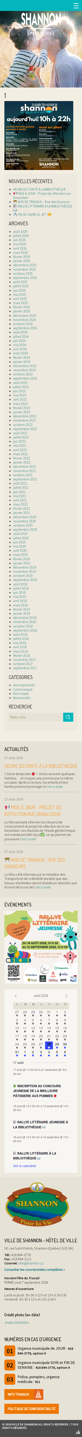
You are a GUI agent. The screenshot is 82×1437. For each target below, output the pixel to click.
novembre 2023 (24, 370)
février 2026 (21, 256)
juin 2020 (19, 542)
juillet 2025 (21, 286)
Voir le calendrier (24, 1166)
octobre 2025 (23, 273)
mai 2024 (19, 345)
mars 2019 (20, 605)
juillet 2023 (21, 387)
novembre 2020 (24, 521)
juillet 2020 (21, 538)
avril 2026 (20, 248)
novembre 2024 (24, 319)
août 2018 (20, 634)
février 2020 (21, 559)
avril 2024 (20, 349)
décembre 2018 (24, 617)
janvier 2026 (21, 261)
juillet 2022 (21, 437)
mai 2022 (19, 445)
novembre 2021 (24, 471)
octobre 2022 (23, 424)
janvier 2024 (21, 361)
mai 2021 (19, 496)
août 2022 (20, 433)
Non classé (20, 693)
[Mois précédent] (15, 996)
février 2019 (21, 609)
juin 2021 (19, 492)
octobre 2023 (23, 374)
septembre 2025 (25, 277)
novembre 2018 (24, 622)
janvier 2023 (21, 412)
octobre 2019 (23, 575)
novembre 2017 (24, 659)
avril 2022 (20, 450)
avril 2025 (20, 298)
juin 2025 (19, 290)
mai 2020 (19, 546)
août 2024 (20, 332)
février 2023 (21, 408)
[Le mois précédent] (66, 996)
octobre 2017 (23, 664)
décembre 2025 (24, 265)
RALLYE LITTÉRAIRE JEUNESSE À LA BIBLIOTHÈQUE (40, 1124)
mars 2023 (20, 403)
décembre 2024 (24, 315)
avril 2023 (20, 399)
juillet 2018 (21, 638)
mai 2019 (19, 596)
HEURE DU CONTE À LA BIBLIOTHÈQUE (39, 189)
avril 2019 (20, 601)
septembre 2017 (25, 668)
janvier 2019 (21, 613)
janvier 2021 (21, 512)
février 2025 (21, 307)
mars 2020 (20, 554)
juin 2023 (19, 391)
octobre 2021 (23, 475)
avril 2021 (20, 500)
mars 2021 (20, 504)
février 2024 (21, 357)
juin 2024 (19, 340)
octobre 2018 (23, 626)
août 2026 (20, 231)
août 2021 (20, 483)
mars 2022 (20, 454)
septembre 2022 (25, 429)
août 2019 (20, 584)
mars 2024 (20, 353)
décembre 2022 (24, 416)
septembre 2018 (25, 630)
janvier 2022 (21, 462)
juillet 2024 (21, 336)
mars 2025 (20, 303)
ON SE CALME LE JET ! (32, 214)
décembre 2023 (24, 366)
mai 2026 (19, 244)
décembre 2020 (24, 517)
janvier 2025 (21, 311)
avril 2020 (20, 550)
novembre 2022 (24, 420)
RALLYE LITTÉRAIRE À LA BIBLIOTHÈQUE (44, 206)
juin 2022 (19, 441)
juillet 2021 (21, 487)
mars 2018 (20, 651)
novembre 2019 (24, 571)
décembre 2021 (24, 466)
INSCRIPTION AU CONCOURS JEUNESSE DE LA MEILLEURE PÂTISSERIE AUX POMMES (37, 1091)
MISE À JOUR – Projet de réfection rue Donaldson (42, 195)
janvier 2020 (21, 563)
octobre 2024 (23, 324)
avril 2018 (20, 647)
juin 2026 (19, 240)
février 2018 (21, 655)
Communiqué (23, 689)
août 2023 (20, 382)
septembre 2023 (25, 378)
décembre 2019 (24, 567)
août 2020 (20, 533)
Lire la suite (54, 786)
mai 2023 (19, 395)
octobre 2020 (23, 525)
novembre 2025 (24, 269)
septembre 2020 (25, 529)
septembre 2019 (25, 580)
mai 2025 (19, 294)
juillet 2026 (21, 235)
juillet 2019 (21, 588)
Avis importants (24, 685)
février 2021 (21, 508)
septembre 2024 (25, 328)
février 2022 (21, 458)
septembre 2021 (25, 479)
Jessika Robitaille (16, 1322)
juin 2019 (19, 592)
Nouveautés (21, 697)
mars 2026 (20, 252)
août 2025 (20, 282)
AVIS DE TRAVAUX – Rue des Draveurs (43, 202)
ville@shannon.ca (30, 1263)
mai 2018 (19, 643)
